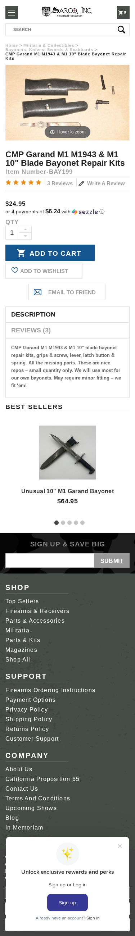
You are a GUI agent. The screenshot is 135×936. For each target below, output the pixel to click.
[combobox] (67, 29)
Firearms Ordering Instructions (50, 690)
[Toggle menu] (11, 12)
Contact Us (21, 789)
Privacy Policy (26, 709)
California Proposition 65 (42, 779)
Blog (12, 818)
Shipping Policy (28, 719)
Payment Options (30, 700)
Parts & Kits (22, 640)
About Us (19, 769)
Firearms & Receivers (37, 611)
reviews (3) (31, 330)
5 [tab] (82, 523)
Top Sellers (22, 601)
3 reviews (60, 183)
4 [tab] (76, 523)
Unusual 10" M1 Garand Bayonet (67, 491)
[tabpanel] (68, 459)
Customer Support (32, 739)
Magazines (21, 650)
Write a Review (105, 183)
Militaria (17, 630)
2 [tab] (63, 523)
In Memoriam (24, 827)
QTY (12, 222)
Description (33, 314)
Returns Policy (27, 729)
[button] (67, 211)
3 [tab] (69, 523)
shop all (18, 659)
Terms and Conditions (37, 798)
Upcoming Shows (31, 808)
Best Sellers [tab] (34, 406)
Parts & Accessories (35, 621)
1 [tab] (56, 523)
